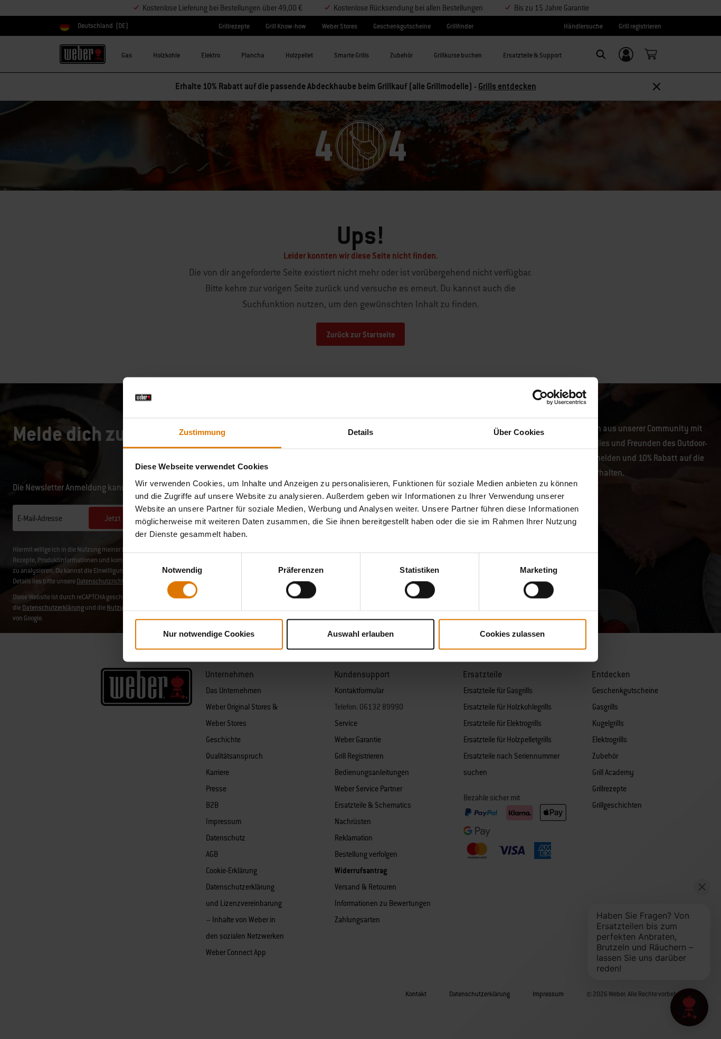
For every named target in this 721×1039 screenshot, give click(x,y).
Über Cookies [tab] (519, 432)
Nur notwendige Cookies (208, 633)
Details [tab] (361, 432)
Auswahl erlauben (360, 633)
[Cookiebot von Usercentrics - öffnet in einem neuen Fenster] (540, 397)
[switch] (301, 590)
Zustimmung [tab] (202, 432)
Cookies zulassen (512, 633)
